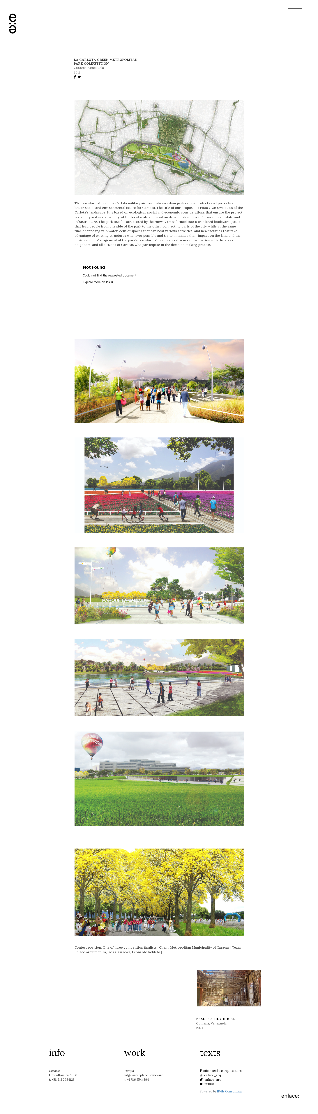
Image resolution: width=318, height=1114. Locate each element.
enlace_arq (212, 1075)
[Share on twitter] (80, 77)
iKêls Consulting (229, 1091)
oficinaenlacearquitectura (222, 1071)
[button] (295, 13)
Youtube (209, 1083)
